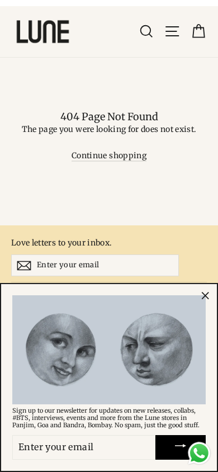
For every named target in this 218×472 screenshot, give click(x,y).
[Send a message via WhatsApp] (199, 453)
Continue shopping (109, 155)
